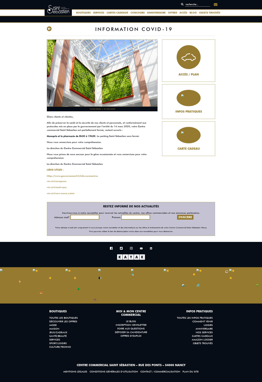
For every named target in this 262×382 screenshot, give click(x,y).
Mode (53, 325)
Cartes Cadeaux (117, 12)
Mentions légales (75, 371)
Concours (138, 12)
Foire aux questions (131, 328)
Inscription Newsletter (131, 325)
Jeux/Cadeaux (58, 332)
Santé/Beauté (58, 336)
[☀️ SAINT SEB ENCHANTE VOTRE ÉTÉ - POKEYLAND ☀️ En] (245, 285)
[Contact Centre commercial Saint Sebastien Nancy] (215, 4)
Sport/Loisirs (58, 343)
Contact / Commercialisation (160, 371)
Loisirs (208, 325)
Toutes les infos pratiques (195, 317)
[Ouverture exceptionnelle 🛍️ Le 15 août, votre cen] (147, 285)
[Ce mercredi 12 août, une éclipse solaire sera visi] (114, 285)
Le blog (131, 321)
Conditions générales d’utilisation (114, 371)
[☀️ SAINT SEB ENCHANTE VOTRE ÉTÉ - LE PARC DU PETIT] (49, 285)
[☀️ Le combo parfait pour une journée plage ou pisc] (212, 285)
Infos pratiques (188, 111)
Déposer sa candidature (131, 332)
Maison (54, 328)
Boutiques (83, 12)
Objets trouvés (209, 12)
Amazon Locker (202, 339)
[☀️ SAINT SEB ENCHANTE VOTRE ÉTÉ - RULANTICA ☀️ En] (180, 285)
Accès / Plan (189, 74)
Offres (172, 12)
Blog (193, 12)
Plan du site (191, 371)
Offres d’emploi (131, 335)
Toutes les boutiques (63, 317)
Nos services (204, 332)
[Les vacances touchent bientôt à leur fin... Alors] (16, 285)
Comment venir (202, 321)
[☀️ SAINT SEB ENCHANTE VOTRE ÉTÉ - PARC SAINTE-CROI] (82, 285)
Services (98, 12)
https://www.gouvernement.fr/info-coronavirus (72, 175)
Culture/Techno (60, 346)
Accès (183, 12)
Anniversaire (156, 12)
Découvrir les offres (63, 321)
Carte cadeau (189, 148)
